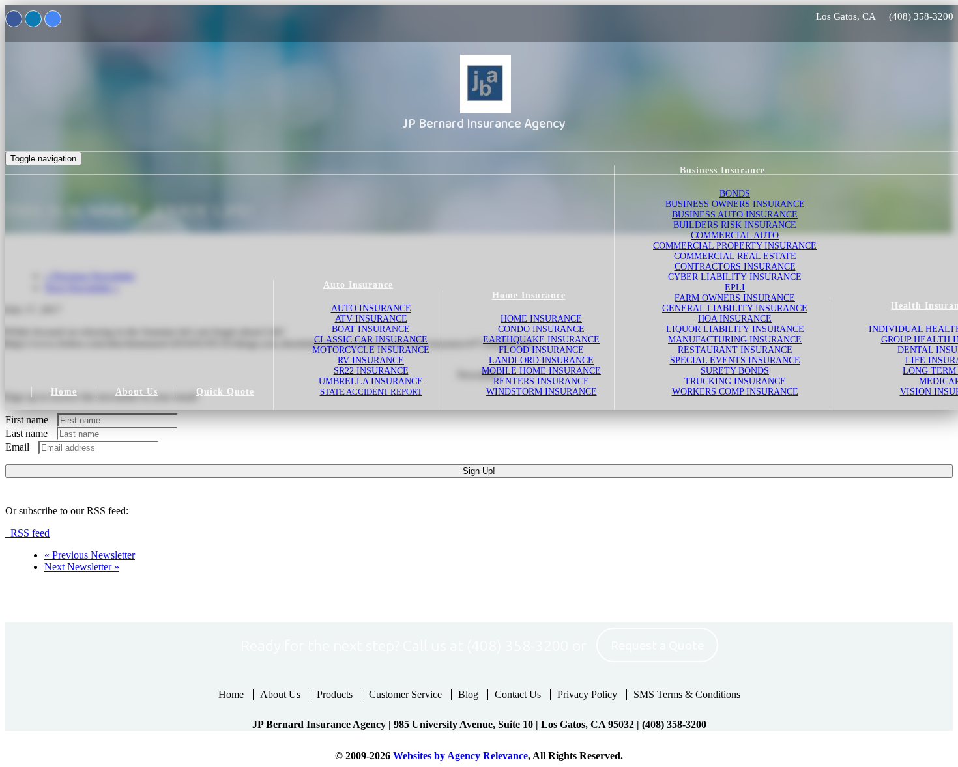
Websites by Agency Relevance (460, 755)
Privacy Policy (587, 694)
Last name (26, 433)
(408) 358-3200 (921, 16)
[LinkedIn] (33, 18)
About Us (280, 694)
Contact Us (518, 694)
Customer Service (405, 694)
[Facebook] (13, 18)
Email (17, 447)
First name (26, 419)
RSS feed (27, 532)
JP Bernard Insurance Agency (484, 123)
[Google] (52, 18)
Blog (468, 694)
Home (231, 694)
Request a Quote (657, 645)
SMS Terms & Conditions (686, 694)
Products (335, 694)
